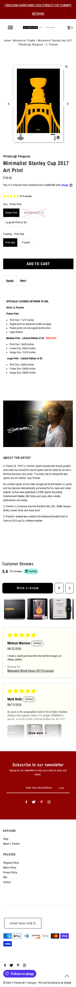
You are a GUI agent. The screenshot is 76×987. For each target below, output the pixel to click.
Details (10, 280)
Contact (7, 882)
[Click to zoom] (66, 66)
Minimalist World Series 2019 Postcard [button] (30, 670)
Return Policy (9, 867)
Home (7, 40)
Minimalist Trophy (24, 40)
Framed (26, 242)
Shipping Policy (11, 862)
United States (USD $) (23, 923)
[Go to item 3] (60, 609)
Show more (35, 733)
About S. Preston (11, 843)
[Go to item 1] (14, 609)
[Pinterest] (42, 802)
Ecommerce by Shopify (59, 982)
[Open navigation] (10, 27)
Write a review (28, 588)
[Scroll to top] (67, 976)
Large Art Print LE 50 (15, 222)
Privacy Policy (10, 872)
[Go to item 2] (37, 609)
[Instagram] (49, 802)
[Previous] (9, 104)
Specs (23, 280)
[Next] (67, 104)
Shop (5, 838)
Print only (10, 242)
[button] (11, 196)
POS (40, 982)
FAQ (5, 877)
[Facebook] (26, 802)
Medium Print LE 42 (34, 212)
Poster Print (11, 212)
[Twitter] (33, 802)
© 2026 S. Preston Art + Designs (20, 982)
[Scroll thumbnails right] (68, 609)
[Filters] (59, 588)
